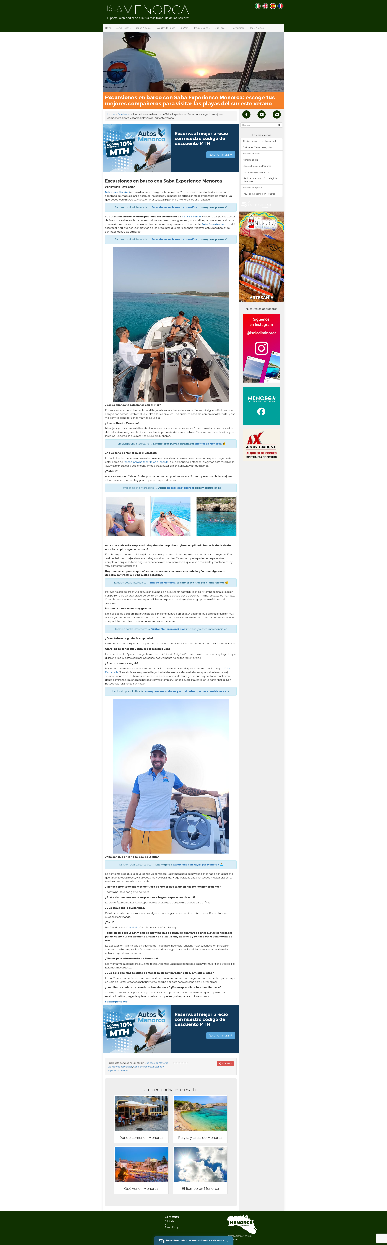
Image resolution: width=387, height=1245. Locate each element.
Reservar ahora (219, 154)
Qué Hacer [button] (220, 28)
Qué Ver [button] (184, 28)
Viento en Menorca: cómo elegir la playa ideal (260, 180)
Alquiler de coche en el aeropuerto (260, 141)
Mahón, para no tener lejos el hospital (146, 461)
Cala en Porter (192, 216)
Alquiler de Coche (166, 28)
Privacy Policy (171, 1227)
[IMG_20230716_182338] (125, 516)
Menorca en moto (251, 153)
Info (166, 1224)
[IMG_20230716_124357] (170, 516)
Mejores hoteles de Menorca (257, 166)
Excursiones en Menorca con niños (174, 207)
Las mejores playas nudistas (256, 172)
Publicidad (170, 1221)
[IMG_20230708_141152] (216, 516)
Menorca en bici (251, 160)
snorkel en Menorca (208, 443)
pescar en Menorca (180, 487)
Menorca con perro (252, 187)
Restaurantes (238, 28)
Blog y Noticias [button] (256, 28)
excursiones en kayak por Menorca (195, 864)
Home (108, 28)
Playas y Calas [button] (201, 28)
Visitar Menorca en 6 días (168, 629)
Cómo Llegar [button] (122, 28)
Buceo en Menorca (163, 582)
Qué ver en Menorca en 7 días (257, 147)
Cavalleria (132, 927)
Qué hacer (124, 114)
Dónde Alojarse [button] (143, 28)
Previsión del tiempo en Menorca (259, 194)
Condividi (227, 1063)
